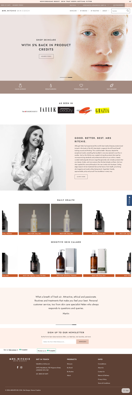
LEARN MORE (81, 177)
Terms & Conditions (104, 383)
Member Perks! (18, 5)
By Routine (70, 372)
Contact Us (101, 372)
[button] (74, 10)
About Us (101, 368)
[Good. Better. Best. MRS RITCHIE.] (33, 157)
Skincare (69, 364)
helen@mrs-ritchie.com (43, 364)
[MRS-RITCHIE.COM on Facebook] (17, 367)
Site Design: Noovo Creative (32, 390)
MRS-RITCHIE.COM (16, 390)
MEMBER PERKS (46, 56)
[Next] (128, 219)
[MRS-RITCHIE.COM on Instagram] (21, 367)
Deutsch (73, 5)
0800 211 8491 (6, 5)
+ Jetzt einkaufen (66, 229)
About (69, 375)
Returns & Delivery (103, 375)
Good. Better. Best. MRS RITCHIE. (93, 139)
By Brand (69, 368)
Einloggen (119, 5)
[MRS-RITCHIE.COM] (15, 11)
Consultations (102, 364)
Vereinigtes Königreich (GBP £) (94, 5)
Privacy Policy (102, 379)
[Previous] (5, 219)
